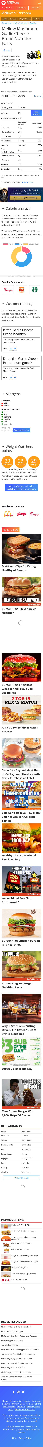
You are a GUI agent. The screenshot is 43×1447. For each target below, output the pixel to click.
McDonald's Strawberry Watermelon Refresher (19, 1336)
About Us (21, 1406)
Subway (4, 1167)
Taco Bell (25, 1167)
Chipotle (25, 1136)
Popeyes (4, 1158)
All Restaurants (21, 1177)
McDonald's (26, 1149)
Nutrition (5, 19)
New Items (36, 8)
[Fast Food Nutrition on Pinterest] (18, 1392)
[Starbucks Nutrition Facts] (34, 290)
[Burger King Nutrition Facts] (21, 290)
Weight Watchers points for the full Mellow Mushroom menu (21, 487)
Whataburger (27, 1172)
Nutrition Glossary (19, 1404)
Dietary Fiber (8, 155)
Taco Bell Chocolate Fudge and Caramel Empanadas (16, 1378)
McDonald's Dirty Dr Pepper (12, 1331)
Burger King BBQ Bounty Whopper (14, 1367)
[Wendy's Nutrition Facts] (21, 514)
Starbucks (25, 1163)
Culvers (4, 1140)
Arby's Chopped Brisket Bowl (12, 1340)
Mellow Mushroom (28, 182)
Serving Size (6, 107)
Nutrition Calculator (32, 1401)
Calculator (21, 8)
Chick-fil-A (5, 1136)
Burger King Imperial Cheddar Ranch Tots (17, 1363)
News (6, 1404)
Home (5, 1401)
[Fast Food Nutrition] (10, 3)
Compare (37, 96)
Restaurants (7, 8)
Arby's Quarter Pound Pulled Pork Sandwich (18, 1354)
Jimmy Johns (26, 1145)
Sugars (5, 160)
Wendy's (4, 1172)
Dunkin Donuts (7, 1145)
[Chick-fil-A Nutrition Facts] (8, 290)
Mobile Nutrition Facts (25, 1409)
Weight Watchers (25, 19)
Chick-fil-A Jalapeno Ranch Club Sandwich (17, 1372)
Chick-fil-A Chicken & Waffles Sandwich (16, 1327)
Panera (24, 1154)
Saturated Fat (8, 132)
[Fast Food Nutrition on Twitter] (22, 1392)
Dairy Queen (26, 1140)
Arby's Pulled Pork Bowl (10, 1345)
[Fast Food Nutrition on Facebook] (13, 1392)
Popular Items (37, 19)
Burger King (26, 1131)
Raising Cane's (27, 1158)
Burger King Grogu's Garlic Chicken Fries (16, 1358)
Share (7, 50)
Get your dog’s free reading (25, 198)
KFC (2, 1149)
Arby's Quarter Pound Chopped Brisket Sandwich (20, 1349)
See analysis (36, 113)
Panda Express (7, 1154)
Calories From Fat (9, 118)
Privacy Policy (25, 1438)
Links (14, 1438)
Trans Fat (6, 136)
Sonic (3, 1163)
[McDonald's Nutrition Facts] (8, 514)
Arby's (3, 1131)
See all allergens (21, 430)
